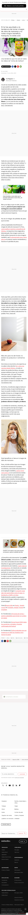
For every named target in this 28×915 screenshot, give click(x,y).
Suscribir (22, 774)
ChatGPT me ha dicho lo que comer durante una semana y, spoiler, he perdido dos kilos (13, 551)
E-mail (21, 66)
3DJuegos (16, 849)
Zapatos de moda (7, 815)
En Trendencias (6, 194)
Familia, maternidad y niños (20, 802)
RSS (16, 785)
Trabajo (4, 806)
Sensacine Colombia (19, 899)
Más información (23, 913)
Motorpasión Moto (18, 872)
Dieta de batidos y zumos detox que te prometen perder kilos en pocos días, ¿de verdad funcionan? (12, 198)
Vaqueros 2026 (16, 759)
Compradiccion (5, 885)
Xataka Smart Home (6, 857)
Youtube (10, 785)
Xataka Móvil (5, 852)
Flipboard (18, 66)
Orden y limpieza (19, 815)
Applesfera (4, 854)
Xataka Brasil (5, 895)
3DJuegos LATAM (18, 892)
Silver (3, 809)
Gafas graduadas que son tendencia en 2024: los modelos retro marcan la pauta (14, 632)
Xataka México (5, 892)
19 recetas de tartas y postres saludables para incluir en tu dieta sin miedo (13, 616)
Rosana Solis (9, 605)
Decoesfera (4, 882)
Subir (21, 841)
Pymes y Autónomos (19, 882)
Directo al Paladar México (7, 904)
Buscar (21, 833)
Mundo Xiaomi (5, 859)
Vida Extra (16, 852)
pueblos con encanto (8, 818)
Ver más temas (6, 824)
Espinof (16, 862)
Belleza (16, 809)
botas (3, 812)
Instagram (13, 785)
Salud (8, 637)
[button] (10, 79)
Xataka (3, 849)
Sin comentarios (6, 66)
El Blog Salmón (17, 880)
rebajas (18, 20)
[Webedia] (5, 842)
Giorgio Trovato (18, 607)
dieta (13, 637)
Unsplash (10, 607)
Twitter (15, 66)
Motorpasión (17, 870)
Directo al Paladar (6, 870)
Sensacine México (18, 897)
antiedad (16, 818)
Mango (12, 20)
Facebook (12, 66)
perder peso (19, 637)
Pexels (17, 605)
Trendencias (4, 880)
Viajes (16, 806)
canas (23, 20)
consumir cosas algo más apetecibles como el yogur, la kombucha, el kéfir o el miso (13, 593)
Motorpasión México (19, 904)
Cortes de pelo (18, 812)
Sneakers (4, 801)
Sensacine (16, 860)
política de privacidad (19, 777)
